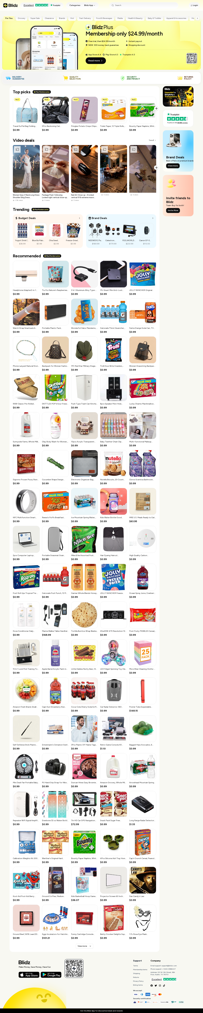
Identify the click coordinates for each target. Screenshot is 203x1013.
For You (9, 18)
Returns (136, 977)
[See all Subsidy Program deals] (153, 218)
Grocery (21, 18)
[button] (26, 114)
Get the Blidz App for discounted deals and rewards (101, 1011)
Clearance (49, 18)
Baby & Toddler (154, 18)
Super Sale (35, 18)
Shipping (136, 973)
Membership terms (140, 970)
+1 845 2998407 (169, 969)
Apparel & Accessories (176, 18)
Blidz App (88, 5)
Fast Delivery (85, 18)
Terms (135, 966)
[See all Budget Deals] (79, 218)
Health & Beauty (135, 18)
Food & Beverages (104, 18)
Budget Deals (27, 218)
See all (151, 140)
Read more (94, 60)
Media (120, 18)
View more (82, 946)
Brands (62, 18)
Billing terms (138, 985)
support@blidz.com (169, 966)
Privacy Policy (138, 981)
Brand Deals (99, 218)
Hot (72, 18)
